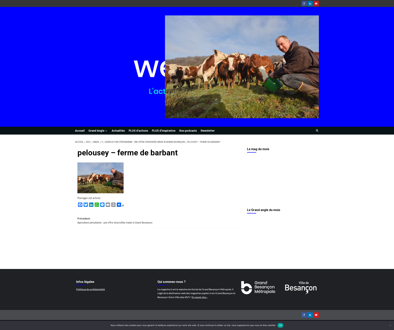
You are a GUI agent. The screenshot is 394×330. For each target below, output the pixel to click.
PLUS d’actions (138, 130)
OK (280, 325)
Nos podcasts (188, 130)
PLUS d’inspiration (163, 130)
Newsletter (208, 130)
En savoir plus (199, 297)
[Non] (390, 325)
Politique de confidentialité (90, 289)
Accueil (80, 130)
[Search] (317, 130)
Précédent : (114, 220)
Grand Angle (96, 130)
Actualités (118, 130)
